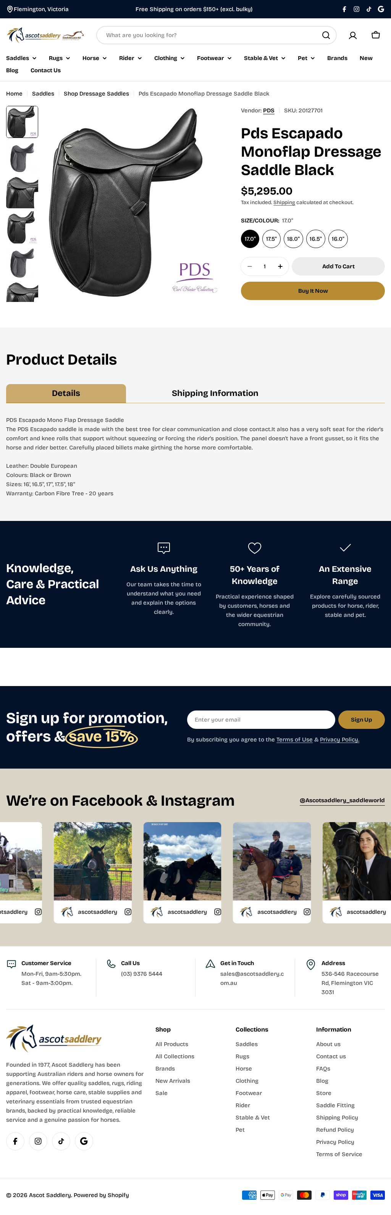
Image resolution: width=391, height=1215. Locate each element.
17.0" (250, 238)
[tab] (66, 393)
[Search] (326, 35)
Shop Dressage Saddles (96, 93)
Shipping (284, 202)
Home (14, 93)
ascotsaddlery (62, 911)
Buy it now (313, 290)
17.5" (271, 238)
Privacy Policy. (339, 739)
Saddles (43, 93)
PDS (269, 110)
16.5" (316, 238)
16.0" (338, 238)
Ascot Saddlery (50, 1195)
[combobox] (216, 35)
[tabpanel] (195, 456)
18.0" (293, 238)
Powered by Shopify (101, 1195)
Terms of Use (294, 739)
